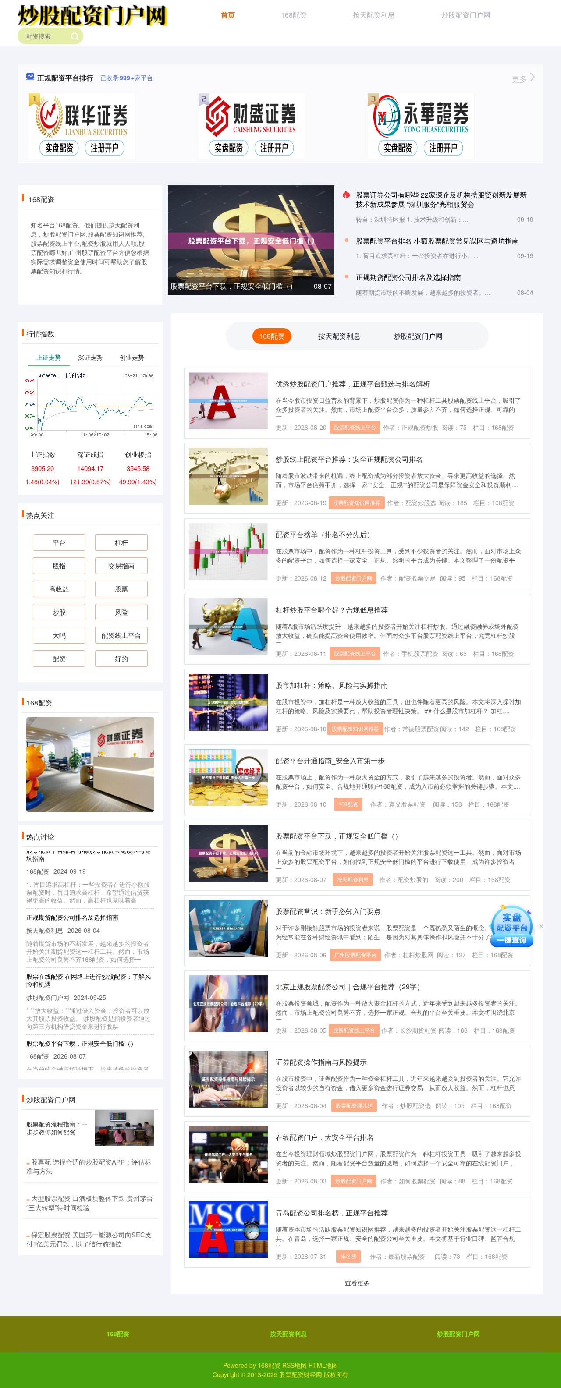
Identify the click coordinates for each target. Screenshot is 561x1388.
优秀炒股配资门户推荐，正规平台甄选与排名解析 (353, 384)
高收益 (59, 588)
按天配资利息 (374, 15)
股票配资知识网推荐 (356, 502)
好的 (121, 658)
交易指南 (121, 565)
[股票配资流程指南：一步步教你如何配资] (124, 1128)
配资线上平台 (121, 635)
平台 (59, 542)
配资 (59, 658)
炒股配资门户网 (465, 15)
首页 (228, 15)
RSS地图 (294, 1365)
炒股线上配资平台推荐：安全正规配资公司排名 (349, 459)
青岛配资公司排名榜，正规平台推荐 (332, 1212)
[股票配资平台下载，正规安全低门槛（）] (251, 239)
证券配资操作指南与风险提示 (321, 1062)
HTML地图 (323, 1365)
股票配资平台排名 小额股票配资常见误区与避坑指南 (437, 241)
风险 (121, 611)
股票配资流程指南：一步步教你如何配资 (57, 1127)
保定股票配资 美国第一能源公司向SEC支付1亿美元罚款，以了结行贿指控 (89, 1239)
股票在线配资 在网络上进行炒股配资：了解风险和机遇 (88, 968)
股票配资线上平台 (355, 427)
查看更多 (357, 1282)
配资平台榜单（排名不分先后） (325, 534)
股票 (121, 588)
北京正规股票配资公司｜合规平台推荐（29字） (350, 986)
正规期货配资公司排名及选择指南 (408, 277)
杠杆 (121, 542)
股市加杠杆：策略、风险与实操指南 (332, 685)
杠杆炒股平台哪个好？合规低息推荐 (332, 610)
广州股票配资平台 (355, 954)
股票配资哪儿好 (354, 1105)
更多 (520, 78)
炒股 (59, 611)
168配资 (294, 15)
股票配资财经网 (300, 1374)
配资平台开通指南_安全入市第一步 (330, 760)
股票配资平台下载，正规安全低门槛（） (233, 286)
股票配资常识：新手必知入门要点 (328, 911)
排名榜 (348, 1256)
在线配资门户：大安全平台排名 (325, 1137)
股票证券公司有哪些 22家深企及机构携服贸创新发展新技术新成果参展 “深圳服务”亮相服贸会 (441, 199)
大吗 (59, 635)
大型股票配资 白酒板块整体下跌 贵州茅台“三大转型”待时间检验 (89, 1202)
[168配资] (93, 14)
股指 (59, 565)
